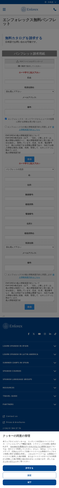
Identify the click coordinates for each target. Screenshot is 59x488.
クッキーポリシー (10, 461)
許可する (29, 468)
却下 (29, 482)
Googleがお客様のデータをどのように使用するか (30, 446)
